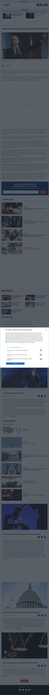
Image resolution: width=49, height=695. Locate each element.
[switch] (40, 350)
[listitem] (24, 347)
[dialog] (24, 347)
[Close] (46, 330)
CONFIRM (15, 363)
